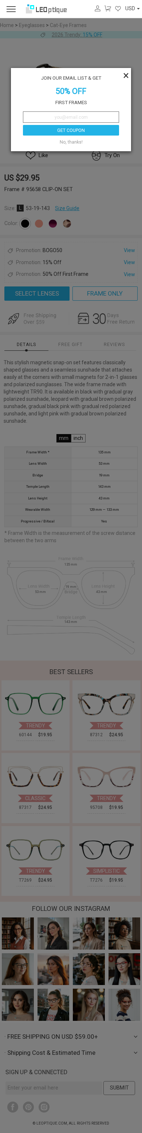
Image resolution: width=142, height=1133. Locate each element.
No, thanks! (71, 142)
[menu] (11, 9)
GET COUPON (71, 130)
